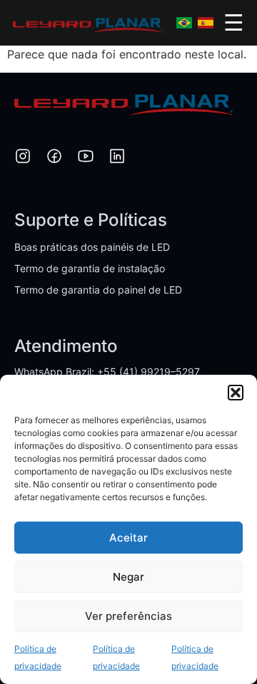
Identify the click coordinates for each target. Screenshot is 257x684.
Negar (128, 577)
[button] (235, 392)
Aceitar (128, 537)
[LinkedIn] (117, 158)
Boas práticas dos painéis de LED (92, 247)
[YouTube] (85, 158)
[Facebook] (54, 158)
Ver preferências (128, 616)
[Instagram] (22, 158)
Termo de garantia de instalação (89, 268)
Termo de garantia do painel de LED (98, 290)
